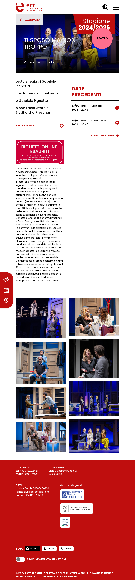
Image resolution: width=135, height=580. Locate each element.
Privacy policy (25, 576)
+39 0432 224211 (29, 470)
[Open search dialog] (105, 7)
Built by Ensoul (67, 576)
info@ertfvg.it (29, 474)
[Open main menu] (116, 7)
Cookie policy (46, 576)
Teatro (102, 38)
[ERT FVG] (29, 7)
